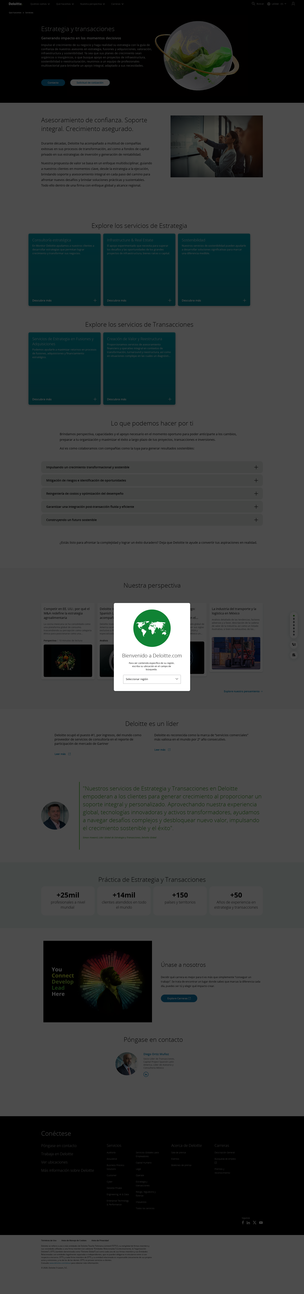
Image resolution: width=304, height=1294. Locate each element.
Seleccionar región (137, 679)
